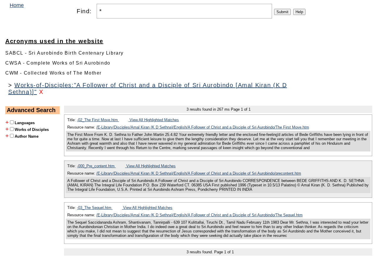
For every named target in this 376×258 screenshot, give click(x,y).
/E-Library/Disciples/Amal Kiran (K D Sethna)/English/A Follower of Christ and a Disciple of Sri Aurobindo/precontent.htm (198, 173)
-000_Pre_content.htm (96, 166)
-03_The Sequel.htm (95, 207)
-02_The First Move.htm (98, 120)
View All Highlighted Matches (153, 120)
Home (17, 5)
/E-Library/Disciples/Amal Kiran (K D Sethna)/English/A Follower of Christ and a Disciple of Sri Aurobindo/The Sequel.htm (199, 215)
